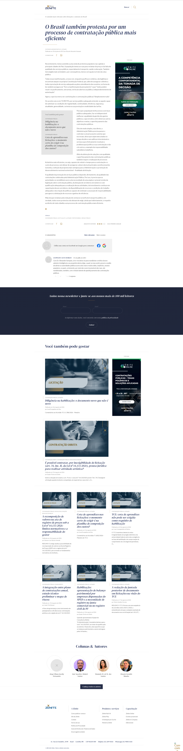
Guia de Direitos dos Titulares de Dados (83, 729)
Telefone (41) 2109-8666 (105, 742)
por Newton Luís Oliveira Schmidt (51, 540)
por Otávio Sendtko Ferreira (119, 602)
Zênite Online (130, 713)
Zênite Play (105, 716)
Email (96, 306)
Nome (64, 306)
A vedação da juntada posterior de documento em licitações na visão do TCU (126, 592)
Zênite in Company (131, 719)
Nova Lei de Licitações (75, 459)
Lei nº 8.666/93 (61, 218)
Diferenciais (129, 723)
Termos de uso (75, 723)
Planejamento (59, 584)
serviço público (85, 218)
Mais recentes (100, 235)
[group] (56, 667)
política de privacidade (110, 317)
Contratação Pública (51, 118)
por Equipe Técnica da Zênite (52, 474)
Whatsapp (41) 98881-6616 (123, 742)
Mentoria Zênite (107, 723)
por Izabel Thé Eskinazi (48, 605)
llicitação (69, 218)
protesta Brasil (76, 218)
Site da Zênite (75, 716)
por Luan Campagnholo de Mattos (121, 529)
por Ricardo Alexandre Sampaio (72, 51)
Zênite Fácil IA (106, 713)
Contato (73, 719)
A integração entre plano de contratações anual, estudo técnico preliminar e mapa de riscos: (56, 593)
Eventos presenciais (132, 716)
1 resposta (72, 276)
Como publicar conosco (78, 713)
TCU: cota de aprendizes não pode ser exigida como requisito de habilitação (125, 519)
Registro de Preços (47, 513)
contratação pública (51, 218)
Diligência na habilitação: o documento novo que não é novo (55, 125)
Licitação (64, 49)
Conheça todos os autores (91, 686)
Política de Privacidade (78, 726)
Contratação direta (50, 459)
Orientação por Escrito (109, 719)
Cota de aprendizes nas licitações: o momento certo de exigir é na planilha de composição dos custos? (56, 143)
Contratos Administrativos (53, 49)
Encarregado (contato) (78, 732)
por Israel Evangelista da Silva (53, 409)
